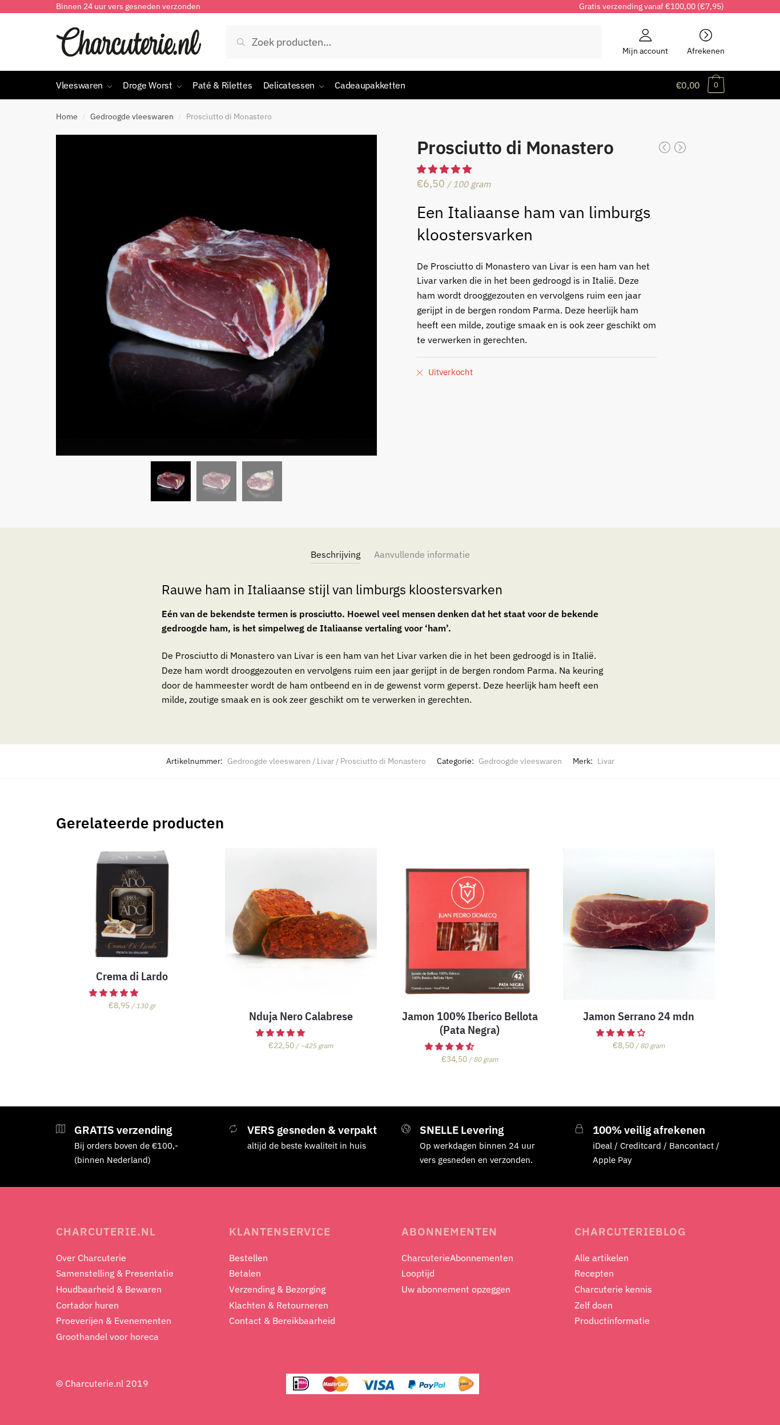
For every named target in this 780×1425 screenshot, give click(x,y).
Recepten (594, 1273)
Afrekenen (706, 50)
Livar (605, 761)
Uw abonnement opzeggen (455, 1289)
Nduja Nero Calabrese (301, 1016)
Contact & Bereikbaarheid (282, 1320)
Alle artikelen (601, 1257)
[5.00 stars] (445, 169)
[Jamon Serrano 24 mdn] (639, 924)
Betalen (245, 1273)
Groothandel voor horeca (107, 1336)
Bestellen (248, 1257)
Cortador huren (87, 1305)
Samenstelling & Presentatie (115, 1273)
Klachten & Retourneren (278, 1305)
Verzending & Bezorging (277, 1289)
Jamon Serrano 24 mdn (638, 1016)
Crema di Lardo (132, 976)
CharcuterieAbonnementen (457, 1257)
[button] (281, 1033)
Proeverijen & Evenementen (113, 1320)
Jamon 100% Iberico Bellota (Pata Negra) (470, 1023)
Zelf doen (593, 1305)
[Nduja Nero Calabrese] (301, 924)
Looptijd (418, 1273)
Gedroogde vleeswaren (132, 116)
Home (67, 116)
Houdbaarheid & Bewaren (109, 1289)
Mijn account (645, 50)
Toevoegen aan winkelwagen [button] (132, 1084)
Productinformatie (612, 1320)
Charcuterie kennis (613, 1289)
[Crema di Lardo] (132, 904)
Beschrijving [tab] (335, 554)
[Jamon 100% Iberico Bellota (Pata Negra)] (470, 924)
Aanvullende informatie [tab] (422, 554)
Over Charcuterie (91, 1257)
